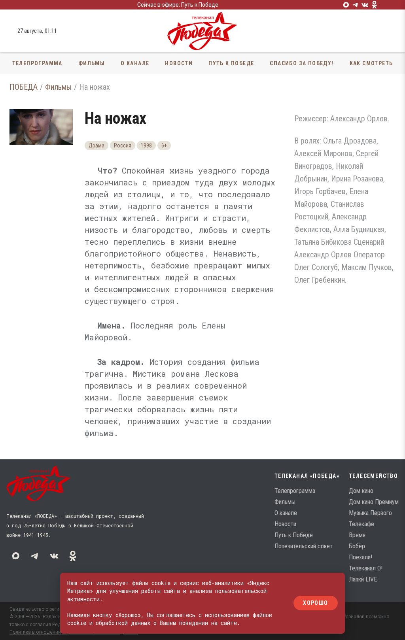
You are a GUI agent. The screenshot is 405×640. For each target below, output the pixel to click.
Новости (179, 63)
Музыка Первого (370, 513)
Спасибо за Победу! (301, 63)
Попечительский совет (303, 546)
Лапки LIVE (363, 579)
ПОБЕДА (23, 87)
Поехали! (360, 557)
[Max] (346, 4)
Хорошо (315, 603)
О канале (135, 63)
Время (357, 535)
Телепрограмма (37, 63)
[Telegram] (355, 4)
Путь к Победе (231, 63)
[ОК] (374, 4)
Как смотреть (371, 63)
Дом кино (361, 491)
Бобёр (357, 546)
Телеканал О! (365, 568)
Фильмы (91, 63)
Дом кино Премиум (374, 502)
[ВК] (365, 4)
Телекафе (361, 524)
